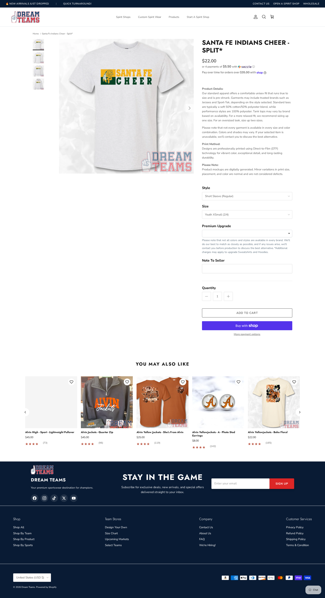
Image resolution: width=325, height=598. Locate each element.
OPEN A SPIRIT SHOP (286, 3)
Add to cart (247, 313)
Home (36, 33)
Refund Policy (295, 533)
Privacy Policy (295, 527)
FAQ (202, 539)
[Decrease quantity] (206, 296)
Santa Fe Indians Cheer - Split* (57, 33)
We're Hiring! (207, 545)
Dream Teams (28, 587)
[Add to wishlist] (71, 382)
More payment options (247, 334)
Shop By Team (22, 533)
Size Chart (111, 533)
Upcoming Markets (117, 539)
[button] (228, 66)
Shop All (18, 527)
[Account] (255, 17)
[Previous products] (25, 412)
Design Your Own (116, 527)
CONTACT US (261, 3)
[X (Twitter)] (64, 498)
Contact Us (206, 527)
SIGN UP (282, 484)
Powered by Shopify (46, 587)
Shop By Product (23, 539)
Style (206, 188)
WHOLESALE (311, 3)
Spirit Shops (123, 17)
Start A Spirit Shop (198, 17)
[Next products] (300, 412)
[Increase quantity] (228, 296)
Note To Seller (213, 260)
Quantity (209, 288)
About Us (205, 533)
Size (205, 206)
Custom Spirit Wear (149, 17)
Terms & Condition (297, 545)
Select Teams (113, 545)
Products (174, 17)
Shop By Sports (23, 545)
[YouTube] (73, 498)
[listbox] (247, 233)
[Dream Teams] (25, 17)
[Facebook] (34, 498)
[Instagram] (44, 498)
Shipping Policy (296, 539)
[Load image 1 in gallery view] (126, 106)
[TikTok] (54, 498)
